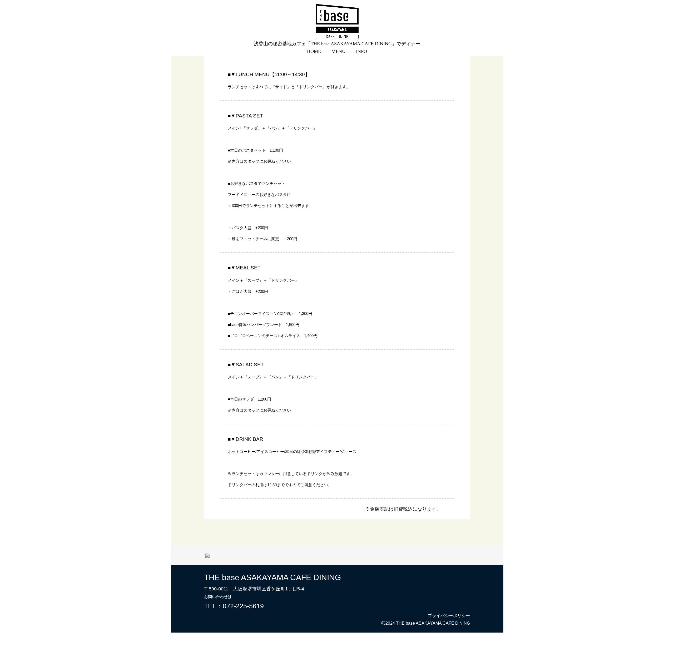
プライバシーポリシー (449, 615)
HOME (314, 51)
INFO (361, 51)
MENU (338, 51)
